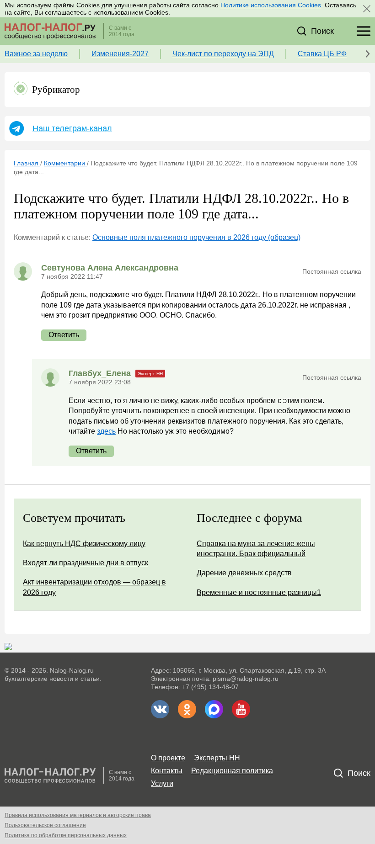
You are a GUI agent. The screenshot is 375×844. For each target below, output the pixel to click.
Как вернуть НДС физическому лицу (84, 543)
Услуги (162, 783)
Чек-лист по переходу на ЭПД (223, 54)
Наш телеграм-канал (72, 128)
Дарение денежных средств (244, 573)
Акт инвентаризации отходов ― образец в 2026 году (94, 587)
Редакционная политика (232, 771)
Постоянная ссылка (331, 271)
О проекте (168, 758)
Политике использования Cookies (270, 5)
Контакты (166, 771)
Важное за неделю (36, 54)
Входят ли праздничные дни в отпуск (85, 563)
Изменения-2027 (120, 54)
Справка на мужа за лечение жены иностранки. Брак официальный (256, 548)
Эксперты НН (217, 758)
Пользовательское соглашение (45, 825)
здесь (106, 431)
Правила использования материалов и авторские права (78, 815)
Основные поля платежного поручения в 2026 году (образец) (196, 237)
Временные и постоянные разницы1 (259, 592)
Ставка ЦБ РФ (322, 54)
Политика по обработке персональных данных (66, 835)
